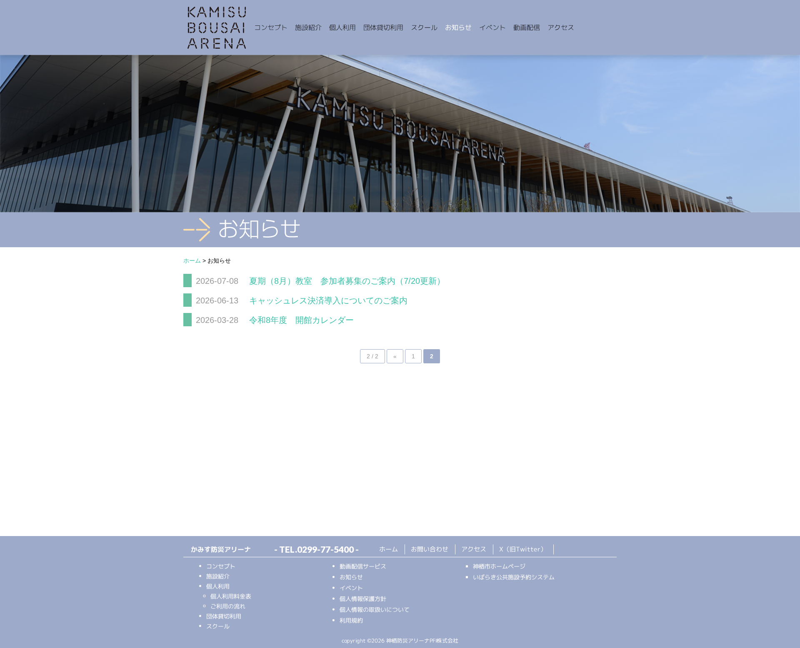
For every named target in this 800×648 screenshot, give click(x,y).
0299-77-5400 (325, 549)
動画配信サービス (363, 566)
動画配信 (526, 27)
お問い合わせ (429, 549)
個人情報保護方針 (363, 598)
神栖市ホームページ (499, 566)
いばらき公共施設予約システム (514, 577)
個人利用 (342, 27)
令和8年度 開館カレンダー (300, 320)
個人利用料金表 (230, 596)
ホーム (388, 548)
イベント (492, 27)
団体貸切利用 (383, 27)
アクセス (561, 27)
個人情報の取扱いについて (375, 609)
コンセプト (271, 27)
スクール (424, 27)
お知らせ (458, 27)
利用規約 (351, 620)
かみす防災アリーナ (217, 28)
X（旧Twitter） (523, 549)
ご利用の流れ (227, 606)
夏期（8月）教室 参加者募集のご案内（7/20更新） (346, 281)
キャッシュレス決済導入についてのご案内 (327, 300)
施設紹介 (308, 27)
